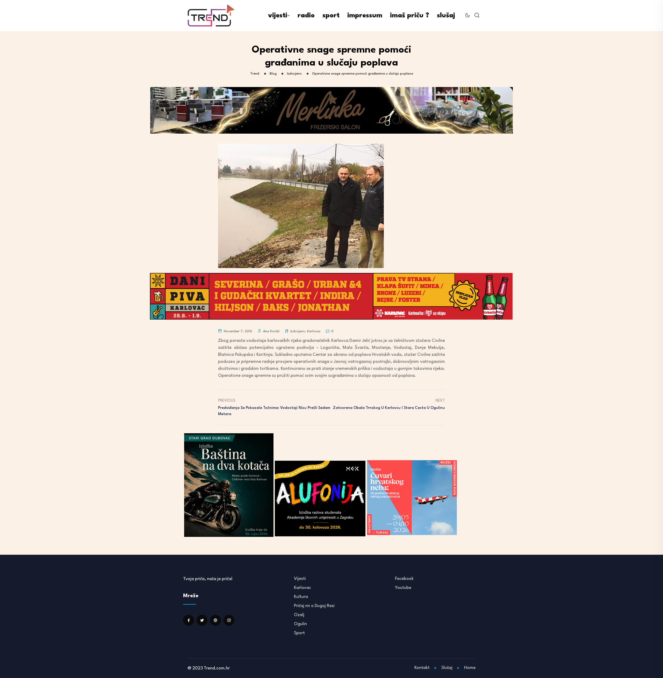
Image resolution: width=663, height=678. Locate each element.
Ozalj (299, 615)
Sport (299, 633)
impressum (364, 15)
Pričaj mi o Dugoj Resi (314, 606)
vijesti (277, 15)
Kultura (301, 597)
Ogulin (300, 624)
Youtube (403, 588)
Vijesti (300, 578)
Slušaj (446, 668)
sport (331, 15)
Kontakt (422, 668)
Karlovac (314, 331)
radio (306, 15)
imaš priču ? (409, 15)
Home (469, 668)
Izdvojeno (297, 331)
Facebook (404, 578)
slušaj (446, 15)
